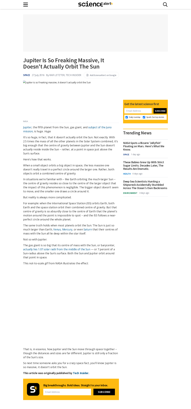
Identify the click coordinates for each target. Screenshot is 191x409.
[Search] (165, 4)
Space (26, 75)
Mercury (67, 229)
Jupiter (27, 127)
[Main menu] (25, 4)
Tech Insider (80, 373)
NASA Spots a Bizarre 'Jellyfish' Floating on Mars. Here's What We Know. (143, 146)
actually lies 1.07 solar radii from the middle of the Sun (56, 249)
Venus (57, 229)
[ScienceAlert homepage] (95, 4)
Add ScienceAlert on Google (103, 75)
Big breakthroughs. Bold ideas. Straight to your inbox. (75, 385)
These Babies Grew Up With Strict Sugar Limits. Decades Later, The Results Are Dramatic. (143, 165)
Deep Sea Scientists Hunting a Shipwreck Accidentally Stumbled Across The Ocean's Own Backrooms (145, 185)
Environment (130, 192)
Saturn (88, 229)
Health (127, 173)
